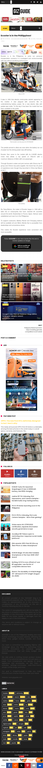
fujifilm (16, 716)
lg (26, 705)
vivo (28, 697)
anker (18, 731)
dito (26, 712)
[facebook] (31, 2)
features (38, 39)
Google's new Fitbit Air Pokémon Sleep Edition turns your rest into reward (19, 315)
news (2, 41)
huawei (5, 693)
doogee (21, 724)
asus (4, 705)
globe (29, 701)
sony (27, 708)
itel (26, 720)
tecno (17, 708)
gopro (26, 735)
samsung (19, 693)
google (5, 304)
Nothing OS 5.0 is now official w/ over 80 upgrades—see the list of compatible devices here (26, 564)
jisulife (14, 743)
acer (4, 712)
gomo (29, 731)
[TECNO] (21, 760)
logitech (5, 727)
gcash (16, 712)
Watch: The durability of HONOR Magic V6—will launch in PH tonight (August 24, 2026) (26, 574)
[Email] (34, 765)
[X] (21, 765)
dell (25, 727)
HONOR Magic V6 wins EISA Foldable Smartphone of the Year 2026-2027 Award (25, 555)
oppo (4, 697)
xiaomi (17, 697)
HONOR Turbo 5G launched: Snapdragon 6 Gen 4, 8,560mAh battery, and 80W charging (24, 489)
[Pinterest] (28, 765)
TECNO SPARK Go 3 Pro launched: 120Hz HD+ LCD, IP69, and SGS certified (20, 296)
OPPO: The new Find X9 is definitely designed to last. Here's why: (20, 422)
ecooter (33, 39)
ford (4, 743)
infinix (16, 705)
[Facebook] (9, 765)
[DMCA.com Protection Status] (8, 684)
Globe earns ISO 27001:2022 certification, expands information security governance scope (25, 527)
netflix (5, 720)
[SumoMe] (40, 765)
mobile (5, 266)
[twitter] (37, 2)
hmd (4, 735)
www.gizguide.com (7, 752)
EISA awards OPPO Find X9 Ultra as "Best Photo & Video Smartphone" (25, 544)
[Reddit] (15, 765)
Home (5, 28)
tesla (4, 739)
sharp (27, 716)
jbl (16, 727)
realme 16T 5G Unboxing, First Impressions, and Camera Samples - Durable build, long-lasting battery (26, 498)
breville (15, 739)
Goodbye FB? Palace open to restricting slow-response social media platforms (27, 536)
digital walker (7, 724)
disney (15, 735)
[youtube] (40, 2)
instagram (6, 731)
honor (17, 701)
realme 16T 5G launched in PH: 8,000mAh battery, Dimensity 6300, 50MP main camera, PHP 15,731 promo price (21, 276)
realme (5, 701)
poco (4, 716)
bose (25, 739)
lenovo (5, 708)
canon (16, 720)
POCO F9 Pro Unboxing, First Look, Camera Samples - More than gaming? (27, 516)
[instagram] (34, 2)
